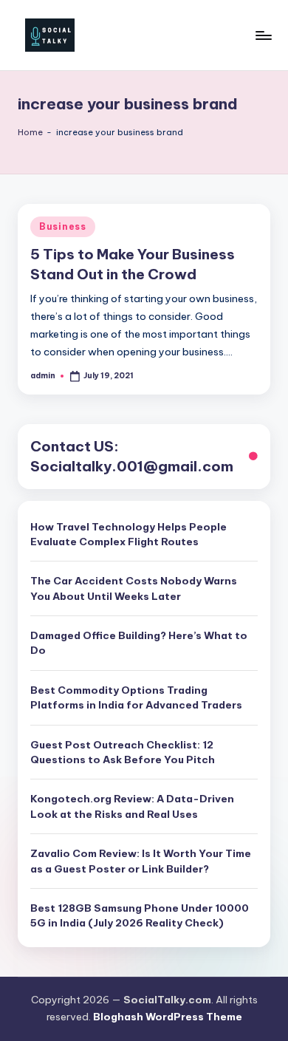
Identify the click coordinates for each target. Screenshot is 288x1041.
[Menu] (263, 35)
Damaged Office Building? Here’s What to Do (138, 643)
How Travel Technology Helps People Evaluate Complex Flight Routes (128, 534)
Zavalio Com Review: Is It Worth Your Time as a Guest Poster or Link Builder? (140, 861)
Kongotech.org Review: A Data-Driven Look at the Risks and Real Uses (132, 806)
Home (30, 132)
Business (62, 226)
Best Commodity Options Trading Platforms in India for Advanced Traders (136, 697)
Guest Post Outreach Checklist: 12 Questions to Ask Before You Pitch (122, 752)
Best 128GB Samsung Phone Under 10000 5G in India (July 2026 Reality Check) (139, 915)
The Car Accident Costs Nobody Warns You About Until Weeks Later (133, 588)
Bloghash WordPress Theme (167, 1016)
